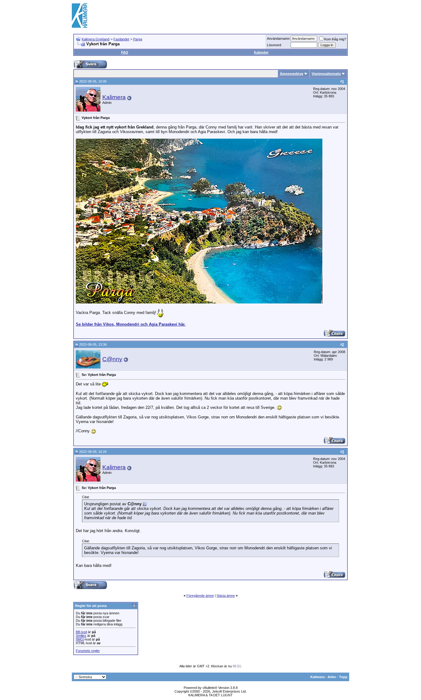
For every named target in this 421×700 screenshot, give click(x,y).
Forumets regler (88, 651)
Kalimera (114, 97)
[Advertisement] (237, 15)
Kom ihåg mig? (335, 39)
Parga (137, 39)
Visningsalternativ (326, 73)
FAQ (124, 52)
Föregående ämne (200, 595)
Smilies (81, 635)
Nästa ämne (226, 595)
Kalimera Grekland (95, 39)
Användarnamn (278, 38)
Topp (343, 677)
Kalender (261, 52)
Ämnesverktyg (291, 73)
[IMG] (80, 639)
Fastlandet (121, 39)
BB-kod (81, 632)
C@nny (112, 359)
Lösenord (274, 45)
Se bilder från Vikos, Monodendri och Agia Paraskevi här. (131, 324)
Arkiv (332, 677)
